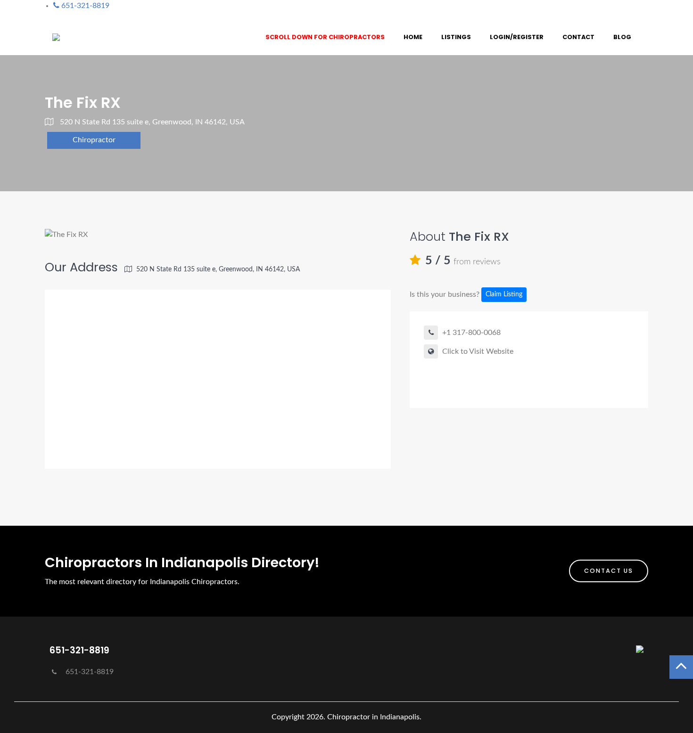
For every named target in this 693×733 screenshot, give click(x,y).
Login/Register (517, 37)
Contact (578, 37)
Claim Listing (504, 294)
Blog (622, 37)
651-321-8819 (89, 672)
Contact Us (608, 571)
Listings (456, 37)
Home (413, 37)
